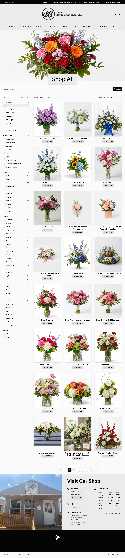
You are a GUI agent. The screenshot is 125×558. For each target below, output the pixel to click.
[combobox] (112, 97)
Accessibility (111, 555)
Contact (55, 2)
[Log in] (115, 14)
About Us (46, 2)
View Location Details (111, 513)
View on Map (78, 498)
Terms (98, 555)
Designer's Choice (25, 26)
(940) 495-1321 (10, 2)
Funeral (75, 26)
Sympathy (64, 26)
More (114, 26)
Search (118, 89)
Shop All (10, 26)
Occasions (101, 26)
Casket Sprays (88, 26)
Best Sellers (40, 26)
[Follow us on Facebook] (62, 544)
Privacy (104, 555)
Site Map (119, 555)
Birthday (52, 26)
